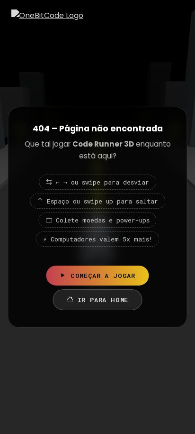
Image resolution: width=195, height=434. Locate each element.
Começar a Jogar (103, 275)
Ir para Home (103, 299)
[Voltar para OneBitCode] (47, 15)
